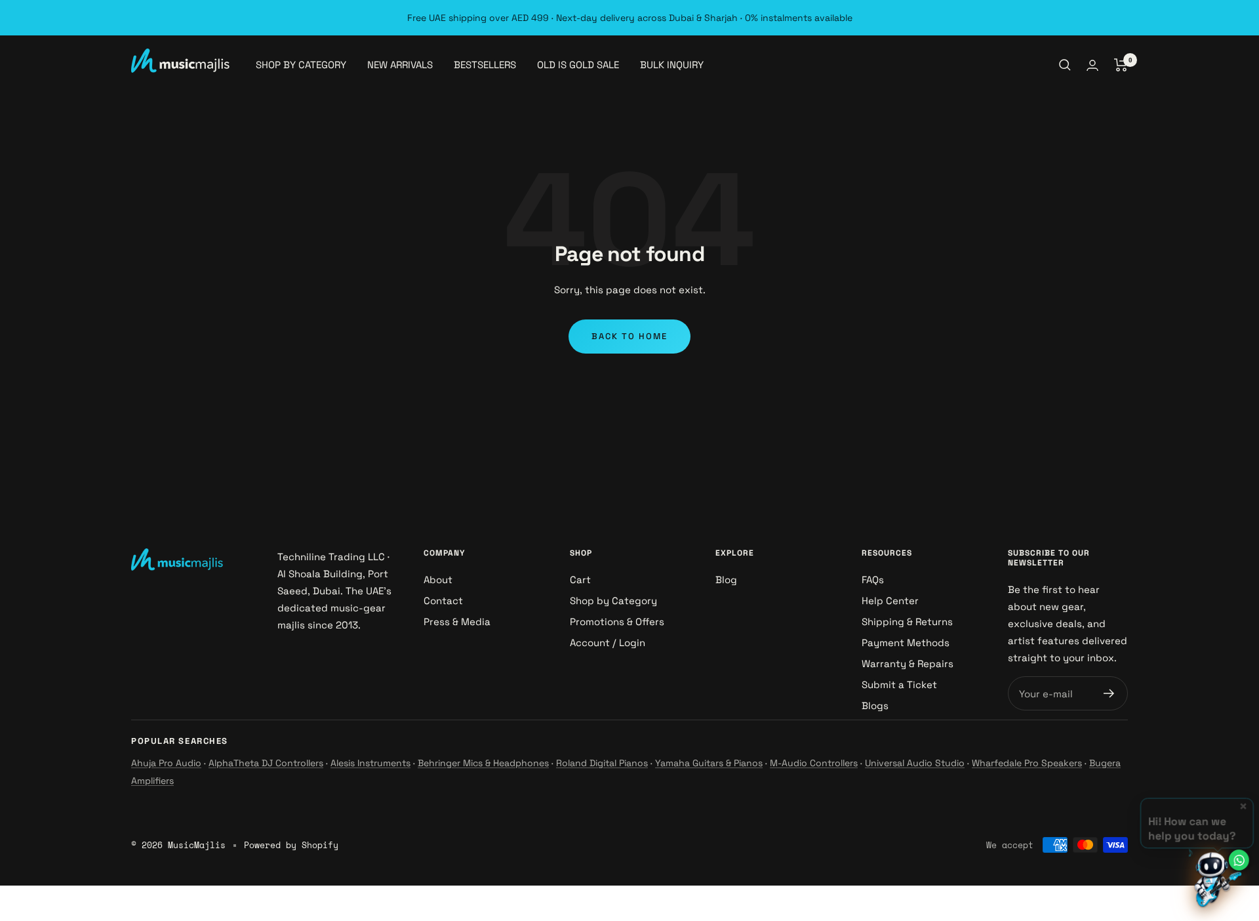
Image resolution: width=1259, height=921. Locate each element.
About (438, 579)
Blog (726, 579)
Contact (443, 600)
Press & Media (457, 621)
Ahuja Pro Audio (166, 763)
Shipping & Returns (907, 621)
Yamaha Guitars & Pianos (709, 763)
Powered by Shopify (291, 844)
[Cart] (1121, 65)
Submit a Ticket (899, 684)
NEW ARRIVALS (400, 64)
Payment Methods (905, 642)
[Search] (1065, 65)
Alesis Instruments (370, 763)
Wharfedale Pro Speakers (1027, 763)
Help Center (890, 600)
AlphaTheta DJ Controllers (266, 763)
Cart (580, 579)
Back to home (629, 336)
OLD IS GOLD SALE (578, 64)
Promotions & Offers (617, 621)
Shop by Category (613, 600)
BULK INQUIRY (672, 64)
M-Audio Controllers (814, 763)
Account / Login (607, 642)
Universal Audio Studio (915, 763)
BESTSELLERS (485, 64)
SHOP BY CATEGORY (301, 64)
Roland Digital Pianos (602, 763)
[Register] (1109, 693)
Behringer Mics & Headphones (483, 763)
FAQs (873, 579)
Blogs (875, 705)
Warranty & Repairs (907, 663)
